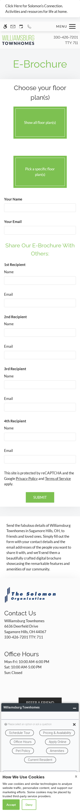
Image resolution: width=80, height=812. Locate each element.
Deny (29, 804)
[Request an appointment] (21, 26)
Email (8, 294)
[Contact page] (13, 26)
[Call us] (29, 26)
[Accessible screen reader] (5, 26)
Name (9, 272)
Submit (40, 497)
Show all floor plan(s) (40, 122)
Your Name (13, 199)
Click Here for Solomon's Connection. (34, 6)
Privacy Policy (27, 478)
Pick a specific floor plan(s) (40, 172)
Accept (11, 804)
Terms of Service (58, 478)
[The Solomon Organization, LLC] (31, 594)
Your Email (13, 221)
